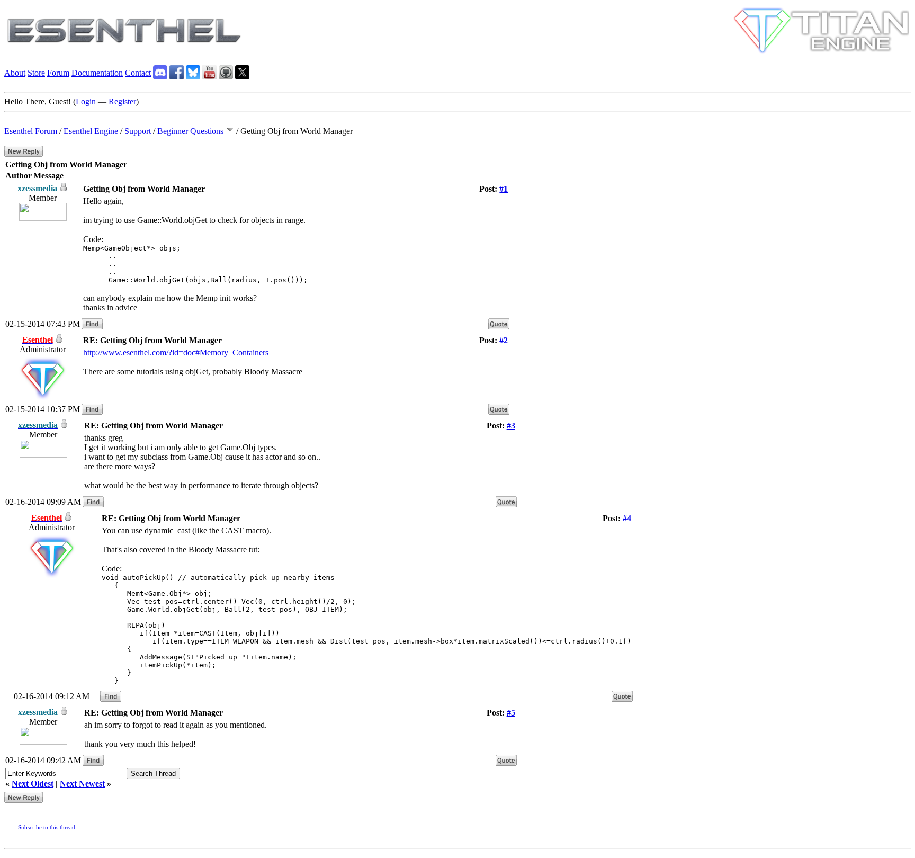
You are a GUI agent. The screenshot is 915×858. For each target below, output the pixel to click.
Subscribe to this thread (46, 827)
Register (122, 101)
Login (86, 101)
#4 (627, 518)
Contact (138, 72)
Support (137, 131)
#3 (511, 425)
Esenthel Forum (30, 131)
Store (36, 72)
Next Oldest (32, 783)
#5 (511, 712)
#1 (503, 188)
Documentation (97, 72)
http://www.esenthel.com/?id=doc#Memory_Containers (175, 352)
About (14, 72)
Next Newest (82, 783)
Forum (58, 72)
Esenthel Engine (91, 131)
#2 (503, 340)
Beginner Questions (190, 131)
